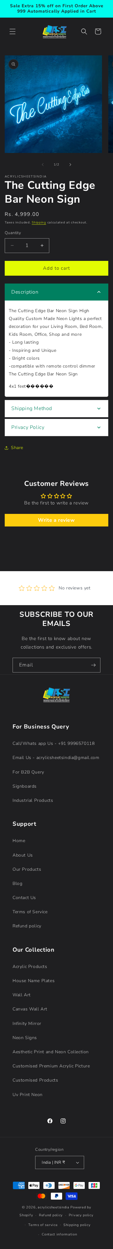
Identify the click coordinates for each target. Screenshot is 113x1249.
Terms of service (42, 1225)
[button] (12, 31)
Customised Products (35, 1080)
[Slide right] (70, 165)
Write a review (56, 520)
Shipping (39, 222)
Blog (17, 883)
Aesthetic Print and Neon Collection (51, 1052)
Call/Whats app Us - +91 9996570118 (53, 743)
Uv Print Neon (28, 1095)
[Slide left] (43, 165)
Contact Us (24, 898)
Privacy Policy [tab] (27, 427)
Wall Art (22, 995)
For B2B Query (28, 772)
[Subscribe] (93, 665)
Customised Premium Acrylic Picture (51, 1066)
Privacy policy (81, 1215)
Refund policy (27, 926)
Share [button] (17, 448)
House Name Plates (34, 981)
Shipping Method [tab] (31, 408)
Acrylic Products (30, 967)
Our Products (27, 869)
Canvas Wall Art (30, 1009)
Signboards (25, 786)
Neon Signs (25, 1038)
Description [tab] (25, 292)
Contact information (59, 1234)
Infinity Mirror (27, 1024)
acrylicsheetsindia (53, 1207)
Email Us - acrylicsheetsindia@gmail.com (56, 758)
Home (19, 841)
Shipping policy (77, 1225)
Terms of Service (30, 912)
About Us (23, 855)
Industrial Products (33, 800)
